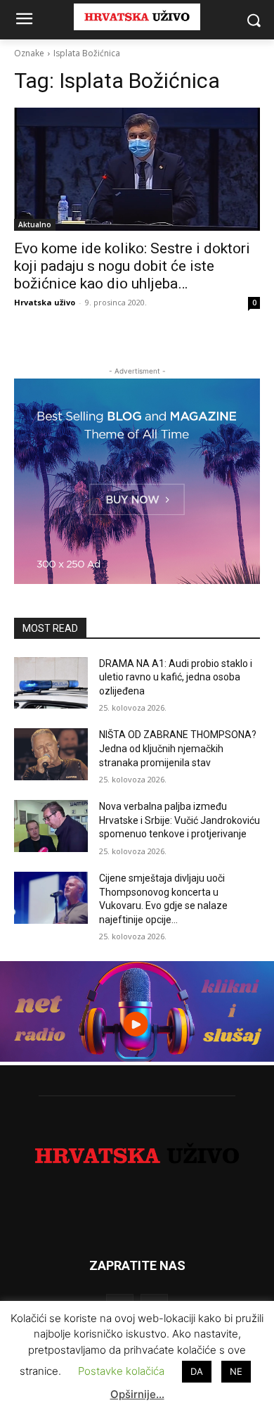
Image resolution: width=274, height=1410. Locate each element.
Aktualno (34, 224)
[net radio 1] (137, 1058)
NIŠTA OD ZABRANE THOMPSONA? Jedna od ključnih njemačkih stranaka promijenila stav (177, 748)
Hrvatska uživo (44, 302)
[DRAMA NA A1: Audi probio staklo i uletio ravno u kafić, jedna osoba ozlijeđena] (51, 683)
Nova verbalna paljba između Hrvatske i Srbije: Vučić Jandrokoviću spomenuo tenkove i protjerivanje (179, 820)
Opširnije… (137, 1394)
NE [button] (236, 1371)
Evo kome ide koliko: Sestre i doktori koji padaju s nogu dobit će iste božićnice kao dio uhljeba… (132, 266)
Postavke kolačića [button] (121, 1371)
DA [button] (196, 1371)
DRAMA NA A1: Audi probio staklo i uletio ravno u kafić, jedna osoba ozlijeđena (175, 677)
